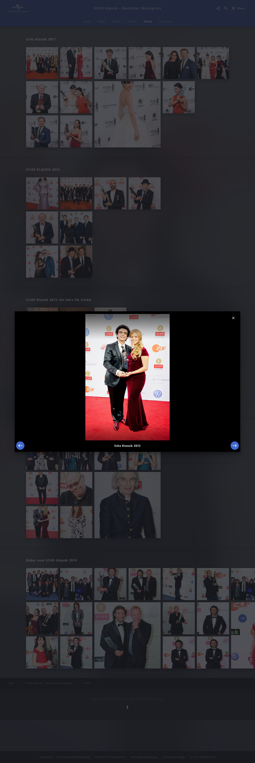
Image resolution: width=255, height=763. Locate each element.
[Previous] (20, 445)
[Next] (235, 445)
